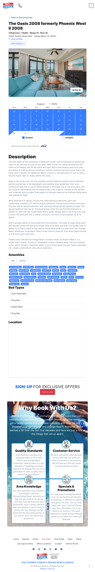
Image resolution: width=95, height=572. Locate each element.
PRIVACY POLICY (47, 569)
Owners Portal (72, 543)
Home (16, 539)
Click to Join (47, 392)
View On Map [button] (17, 39)
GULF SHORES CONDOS (34, 562)
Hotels (35, 539)
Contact (58, 543)
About (78, 539)
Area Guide (59, 539)
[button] (47, 72)
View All (77, 90)
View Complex (17, 43)
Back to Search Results (21, 17)
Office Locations (44, 543)
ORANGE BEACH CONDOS (61, 562)
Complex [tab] (22, 261)
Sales (70, 539)
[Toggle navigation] (91, 5)
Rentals (25, 539)
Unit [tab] (12, 261)
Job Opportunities (25, 543)
